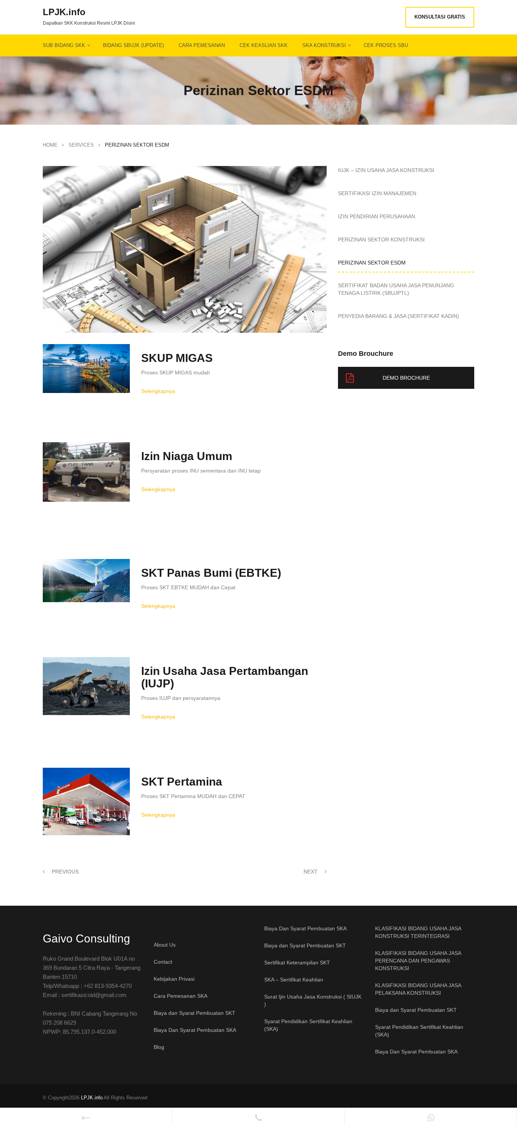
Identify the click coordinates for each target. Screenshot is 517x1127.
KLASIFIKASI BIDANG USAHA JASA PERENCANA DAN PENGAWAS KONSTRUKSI (418, 960)
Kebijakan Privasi (174, 979)
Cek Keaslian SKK (264, 45)
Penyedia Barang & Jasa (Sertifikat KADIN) (398, 316)
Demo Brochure (406, 378)
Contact (163, 962)
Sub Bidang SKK (64, 45)
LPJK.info (64, 12)
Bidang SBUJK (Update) (133, 45)
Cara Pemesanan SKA (180, 996)
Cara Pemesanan (202, 45)
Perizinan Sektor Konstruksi (381, 239)
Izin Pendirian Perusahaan (376, 216)
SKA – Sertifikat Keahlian (293, 980)
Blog (159, 1047)
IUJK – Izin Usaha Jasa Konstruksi (386, 170)
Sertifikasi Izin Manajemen (377, 193)
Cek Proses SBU (386, 45)
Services (81, 145)
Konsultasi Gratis (439, 17)
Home (50, 145)
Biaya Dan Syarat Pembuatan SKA (195, 1030)
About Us (165, 945)
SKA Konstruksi (324, 45)
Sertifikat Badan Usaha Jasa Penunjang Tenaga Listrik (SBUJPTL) (396, 289)
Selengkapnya (158, 391)
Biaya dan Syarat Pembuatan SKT (194, 1013)
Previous (64, 872)
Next (311, 872)
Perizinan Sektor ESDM (372, 263)
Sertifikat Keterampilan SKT (297, 963)
